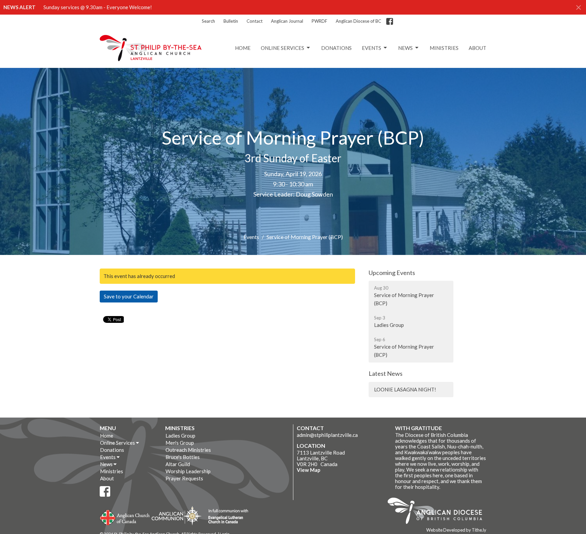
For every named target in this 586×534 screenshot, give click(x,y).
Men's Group (179, 443)
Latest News (386, 373)
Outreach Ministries (188, 450)
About (477, 48)
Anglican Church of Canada (125, 516)
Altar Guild (177, 464)
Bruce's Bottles (182, 457)
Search (208, 21)
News (405, 48)
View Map (308, 470)
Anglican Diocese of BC (358, 21)
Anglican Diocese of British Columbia (438, 512)
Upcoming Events (392, 272)
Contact (254, 21)
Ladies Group (180, 435)
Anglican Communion (176, 515)
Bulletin (230, 21)
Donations (336, 48)
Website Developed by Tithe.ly (456, 530)
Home (243, 48)
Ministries (444, 48)
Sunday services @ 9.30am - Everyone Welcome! (97, 7)
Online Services (282, 48)
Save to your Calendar (129, 296)
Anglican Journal (287, 21)
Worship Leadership (188, 471)
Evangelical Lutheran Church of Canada (226, 516)
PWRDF (319, 21)
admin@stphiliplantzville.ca (327, 435)
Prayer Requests (184, 478)
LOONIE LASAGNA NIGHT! (405, 389)
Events (371, 48)
